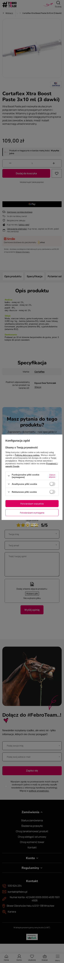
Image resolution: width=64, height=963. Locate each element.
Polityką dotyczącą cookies (27, 455)
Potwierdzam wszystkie (32, 503)
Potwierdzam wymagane (32, 512)
